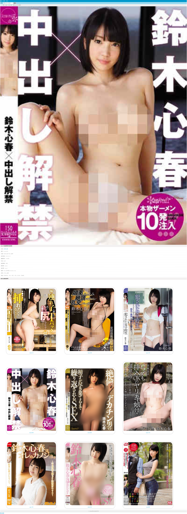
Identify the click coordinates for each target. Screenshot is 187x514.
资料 (1, 1)
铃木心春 (10, 5)
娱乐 (6, 5)
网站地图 (2, 513)
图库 (4, 1)
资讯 (7, 1)
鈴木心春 (6, 248)
